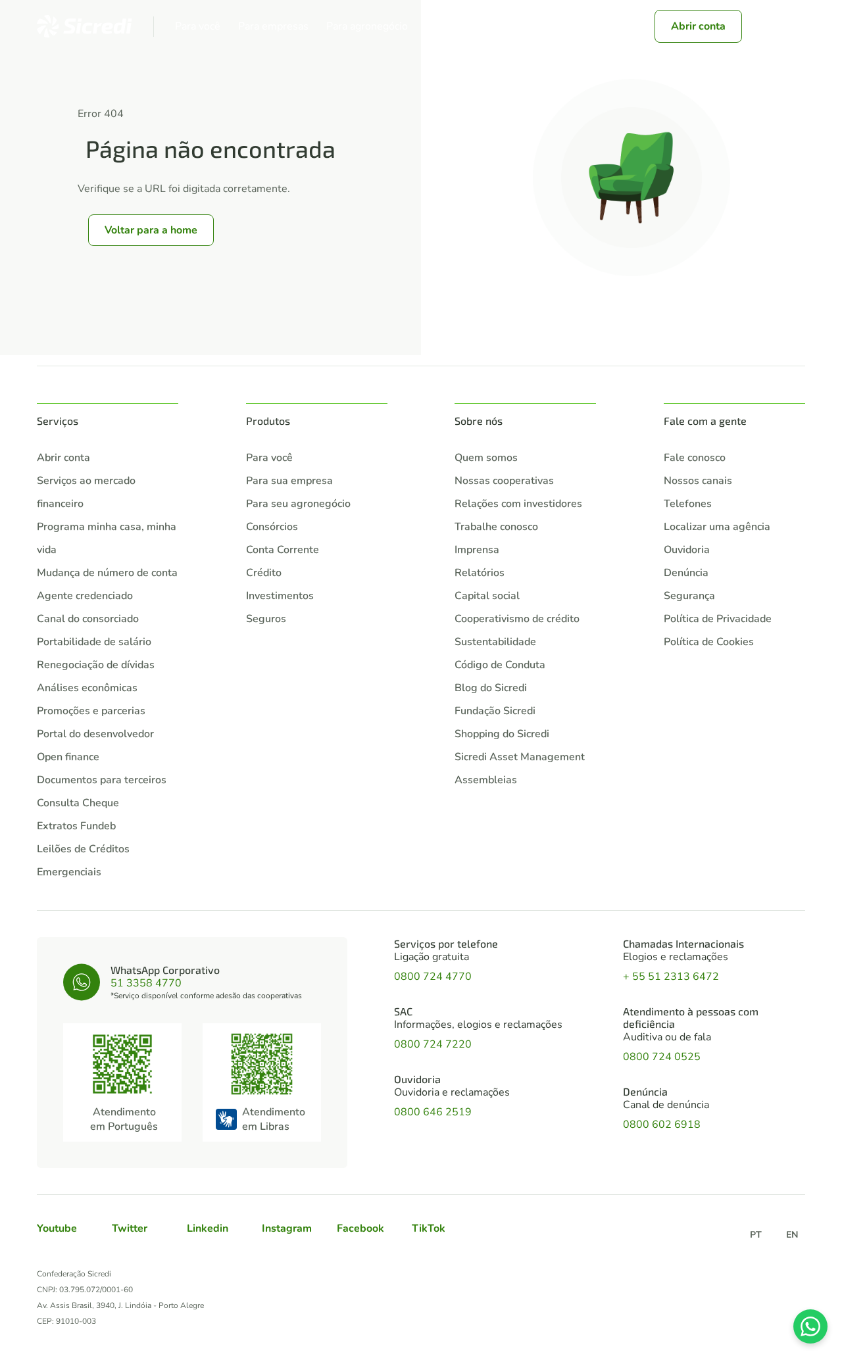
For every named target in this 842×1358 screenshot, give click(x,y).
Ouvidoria (687, 550)
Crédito (264, 573)
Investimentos (280, 596)
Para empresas (273, 27)
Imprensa (477, 550)
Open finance (68, 757)
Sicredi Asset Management (520, 757)
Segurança (689, 596)
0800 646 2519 (433, 1112)
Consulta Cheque (78, 803)
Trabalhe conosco (496, 527)
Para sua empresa (289, 480)
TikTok (428, 1228)
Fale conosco (695, 457)
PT (756, 1234)
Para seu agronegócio (298, 504)
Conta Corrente (282, 550)
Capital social (487, 596)
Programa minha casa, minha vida (106, 538)
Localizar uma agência (717, 527)
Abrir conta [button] (698, 26)
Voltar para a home (151, 230)
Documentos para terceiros (101, 780)
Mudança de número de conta (107, 573)
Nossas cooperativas (504, 480)
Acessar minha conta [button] (565, 26)
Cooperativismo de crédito (517, 619)
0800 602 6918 (662, 1124)
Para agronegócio (367, 27)
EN (792, 1234)
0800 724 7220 (433, 1044)
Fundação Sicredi (495, 711)
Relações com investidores (518, 504)
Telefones (688, 504)
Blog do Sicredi (491, 688)
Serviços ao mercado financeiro (86, 492)
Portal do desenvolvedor (95, 734)
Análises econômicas (87, 688)
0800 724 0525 (662, 1057)
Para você (197, 27)
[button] (766, 26)
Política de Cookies (709, 642)
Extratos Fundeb (76, 826)
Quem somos (486, 457)
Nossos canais (698, 480)
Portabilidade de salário (94, 642)
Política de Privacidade (718, 619)
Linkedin (207, 1228)
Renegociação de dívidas (96, 665)
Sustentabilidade (495, 642)
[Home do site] (84, 26)
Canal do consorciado (88, 619)
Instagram (287, 1228)
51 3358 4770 (146, 983)
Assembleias (486, 780)
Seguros (266, 619)
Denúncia (686, 573)
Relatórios (480, 573)
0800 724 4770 (433, 976)
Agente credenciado (85, 596)
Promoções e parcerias (91, 711)
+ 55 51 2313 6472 (671, 976)
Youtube (57, 1228)
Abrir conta (63, 457)
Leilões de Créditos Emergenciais (83, 860)
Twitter (129, 1228)
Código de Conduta (500, 665)
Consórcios (272, 527)
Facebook (360, 1228)
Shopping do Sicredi (502, 734)
